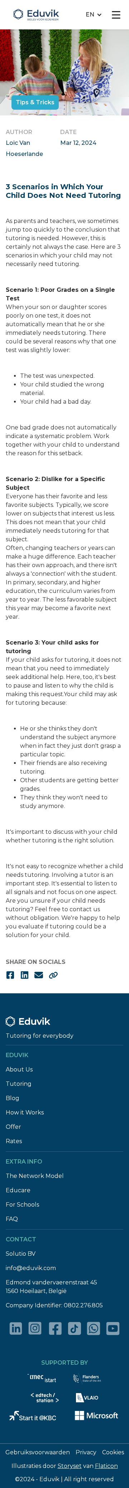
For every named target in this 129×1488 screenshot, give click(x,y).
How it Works (25, 1112)
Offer (13, 1126)
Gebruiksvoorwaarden (37, 1452)
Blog (12, 1098)
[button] (94, 14)
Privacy (86, 1452)
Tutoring (19, 1083)
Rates (14, 1141)
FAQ (12, 1219)
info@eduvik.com (31, 1268)
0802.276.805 (83, 1305)
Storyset (70, 1466)
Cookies (113, 1452)
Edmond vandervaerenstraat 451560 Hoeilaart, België (51, 1286)
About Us (19, 1069)
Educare (18, 1190)
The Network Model (35, 1176)
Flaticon (106, 1466)
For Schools (22, 1204)
